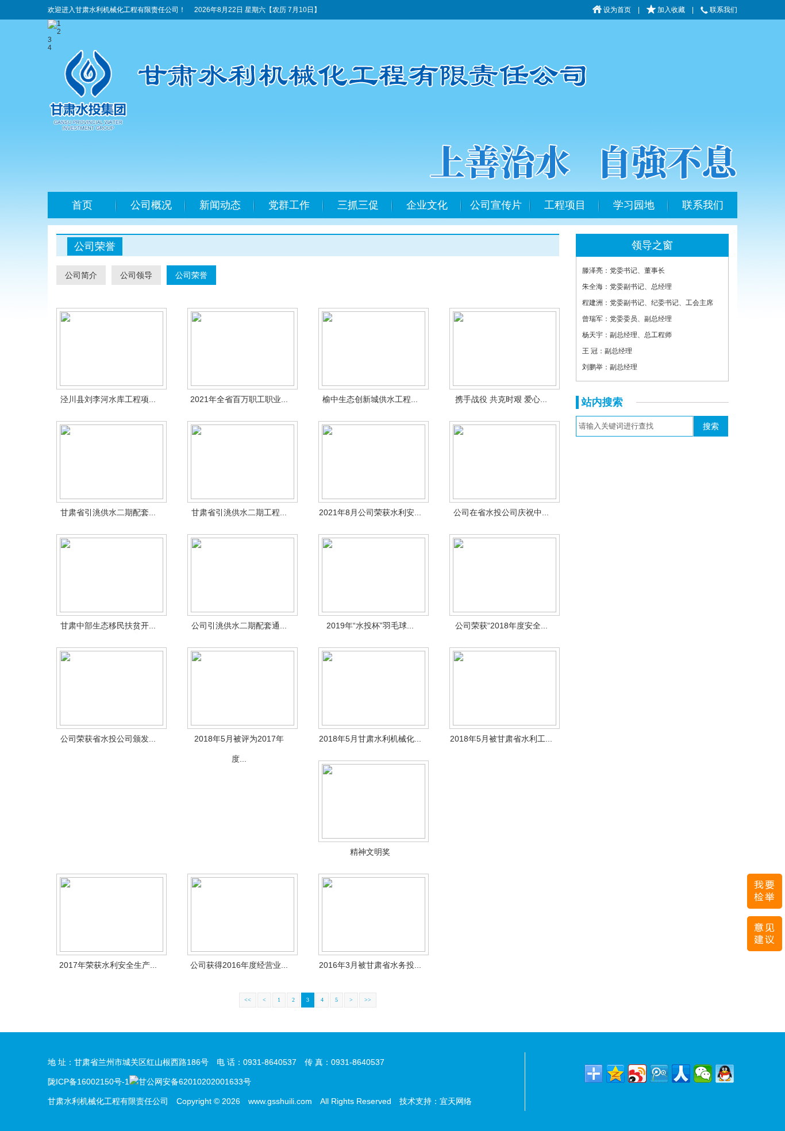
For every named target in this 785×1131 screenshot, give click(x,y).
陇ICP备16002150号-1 (88, 1081)
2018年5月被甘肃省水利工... (501, 738)
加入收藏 (670, 10)
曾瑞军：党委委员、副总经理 (627, 319)
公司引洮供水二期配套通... (239, 625)
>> (367, 1000)
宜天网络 (456, 1101)
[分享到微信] (703, 1073)
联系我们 (722, 10)
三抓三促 (358, 205)
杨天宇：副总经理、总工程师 (627, 335)
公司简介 (81, 275)
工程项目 (565, 205)
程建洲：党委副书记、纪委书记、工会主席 (647, 303)
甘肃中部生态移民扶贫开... (108, 625)
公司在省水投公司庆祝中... (501, 512)
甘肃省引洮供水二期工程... (239, 512)
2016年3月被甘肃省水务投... (370, 965)
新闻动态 (220, 205)
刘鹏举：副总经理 (609, 367)
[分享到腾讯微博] (659, 1073)
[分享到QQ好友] (724, 1073)
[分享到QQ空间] (615, 1073)
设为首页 (616, 10)
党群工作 (289, 205)
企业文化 (427, 205)
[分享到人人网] (681, 1073)
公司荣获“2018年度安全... (501, 625)
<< (247, 1000)
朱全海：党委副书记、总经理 (627, 287)
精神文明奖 (370, 851)
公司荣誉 (191, 275)
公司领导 (136, 275)
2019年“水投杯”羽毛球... (370, 625)
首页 (82, 205)
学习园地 (634, 205)
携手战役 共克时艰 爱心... (501, 399)
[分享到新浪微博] (637, 1073)
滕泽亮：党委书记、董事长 (623, 271)
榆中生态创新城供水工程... (370, 399)
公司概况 (151, 205)
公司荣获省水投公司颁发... (108, 738)
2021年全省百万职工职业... (239, 399)
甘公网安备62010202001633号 (194, 1081)
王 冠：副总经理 (607, 351)
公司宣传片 (496, 205)
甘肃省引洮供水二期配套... (108, 512)
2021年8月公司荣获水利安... (370, 512)
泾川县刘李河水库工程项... (108, 399)
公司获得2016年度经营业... (239, 965)
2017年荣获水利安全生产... (108, 965)
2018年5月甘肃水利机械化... (370, 738)
